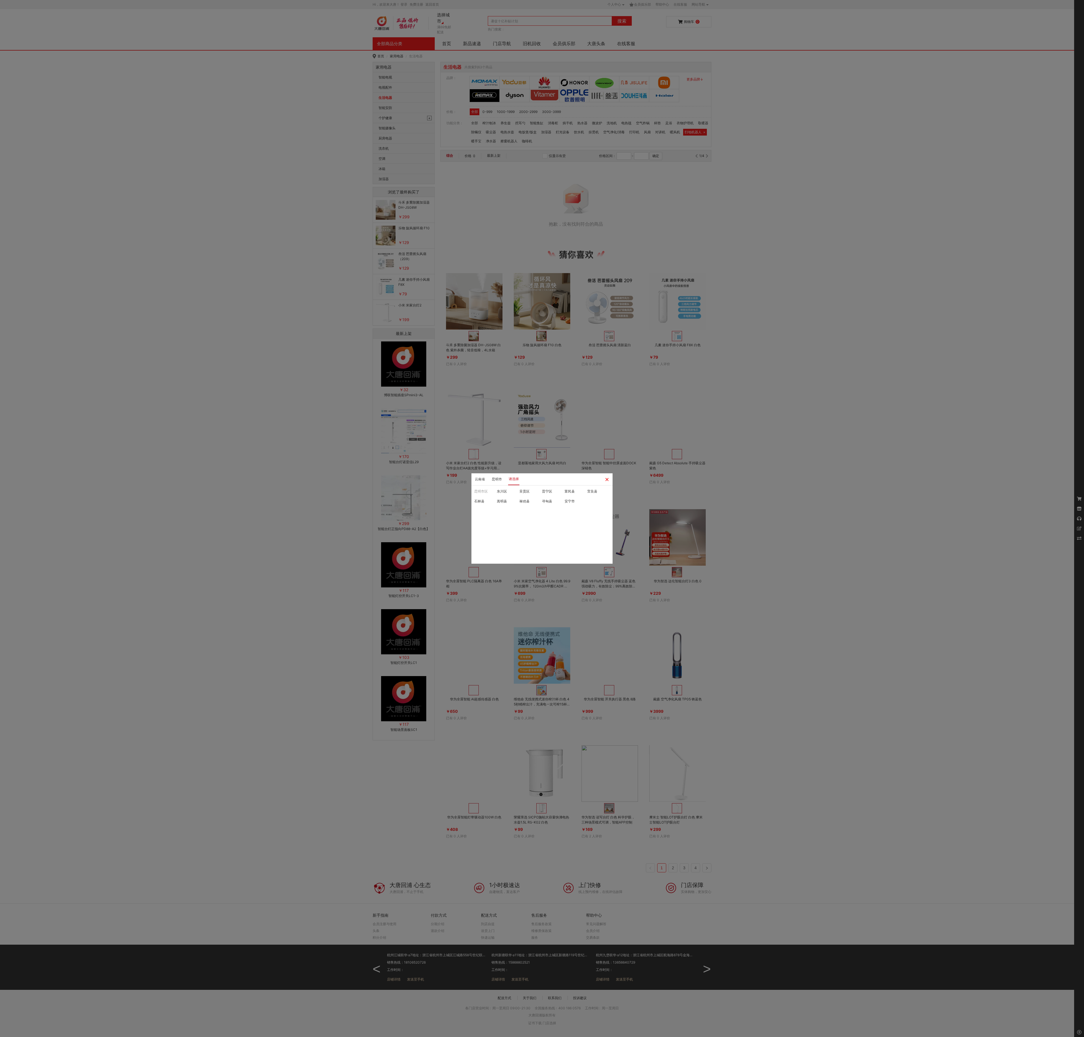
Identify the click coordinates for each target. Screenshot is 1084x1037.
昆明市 (497, 479)
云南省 (480, 479)
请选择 (514, 479)
